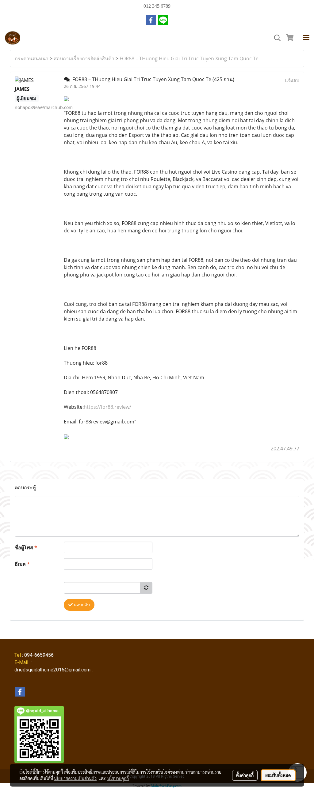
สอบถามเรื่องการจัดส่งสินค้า (84, 58)
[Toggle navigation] (306, 38)
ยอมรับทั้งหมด (278, 775)
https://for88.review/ (107, 407)
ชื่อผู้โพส (26, 547)
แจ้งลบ (292, 80)
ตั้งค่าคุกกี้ (245, 775)
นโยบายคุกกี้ (118, 778)
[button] (275, 38)
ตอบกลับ (81, 605)
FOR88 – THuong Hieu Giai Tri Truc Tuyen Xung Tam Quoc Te (189, 58)
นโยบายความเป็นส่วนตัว (75, 778)
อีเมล (22, 564)
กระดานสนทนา (31, 58)
